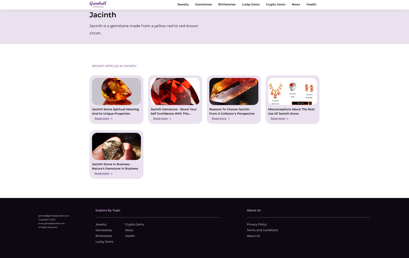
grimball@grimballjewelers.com (53, 216)
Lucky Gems (251, 4)
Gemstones (203, 4)
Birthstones (226, 4)
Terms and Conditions (262, 230)
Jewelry (183, 4)
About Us (253, 236)
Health (311, 4)
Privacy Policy (257, 224)
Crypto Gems (275, 4)
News (296, 4)
